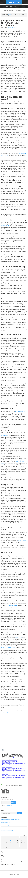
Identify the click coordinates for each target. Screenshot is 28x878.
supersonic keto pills (5, 822)
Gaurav (9, 27)
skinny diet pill (18, 637)
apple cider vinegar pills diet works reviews (10, 819)
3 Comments (14, 27)
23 (3, 845)
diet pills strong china (20, 411)
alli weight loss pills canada (7, 830)
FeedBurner (9, 805)
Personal (14, 710)
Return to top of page (14, 874)
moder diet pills (22, 540)
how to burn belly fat (17, 460)
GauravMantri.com (14, 2)
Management (9, 710)
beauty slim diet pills (5, 825)
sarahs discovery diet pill (6, 827)
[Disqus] (14, 731)
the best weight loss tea (12, 605)
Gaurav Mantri (13, 876)
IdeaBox (25, 876)
